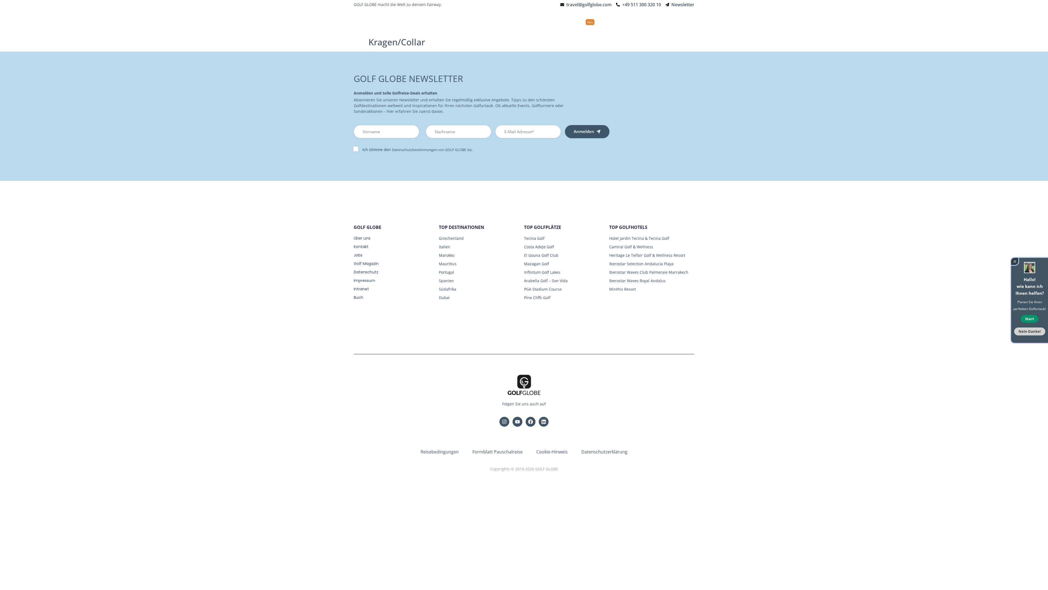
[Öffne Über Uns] (668, 22)
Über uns (362, 238)
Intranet (361, 289)
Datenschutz (366, 272)
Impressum (364, 280)
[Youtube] (517, 422)
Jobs (358, 255)
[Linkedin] (544, 422)
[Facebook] (530, 422)
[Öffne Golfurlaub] (485, 22)
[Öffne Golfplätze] (550, 22)
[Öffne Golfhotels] (517, 22)
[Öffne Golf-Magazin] (637, 22)
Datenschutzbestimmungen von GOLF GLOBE (429, 149)
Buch (358, 297)
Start (1029, 318)
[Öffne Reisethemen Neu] (599, 22)
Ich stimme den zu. (417, 149)
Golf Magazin (366, 263)
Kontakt (361, 246)
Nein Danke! (1030, 331)
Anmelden (584, 131)
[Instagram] (504, 422)
